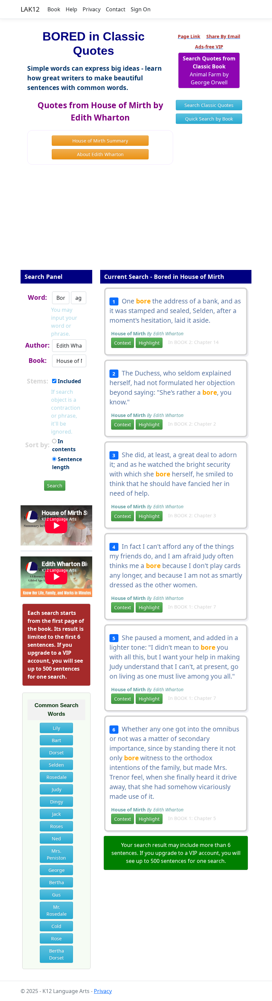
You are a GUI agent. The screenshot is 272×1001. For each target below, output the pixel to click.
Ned (56, 838)
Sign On (141, 9)
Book (53, 9)
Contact (115, 9)
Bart (56, 740)
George (56, 870)
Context (122, 343)
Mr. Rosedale (56, 910)
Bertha (56, 882)
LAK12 (30, 9)
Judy (56, 789)
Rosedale (56, 777)
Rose (56, 938)
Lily (56, 728)
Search (54, 485)
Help (71, 9)
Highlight (149, 343)
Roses (56, 826)
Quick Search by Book (209, 119)
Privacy (92, 9)
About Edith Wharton (100, 154)
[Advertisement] (136, 221)
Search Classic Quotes (209, 105)
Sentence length (67, 463)
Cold (56, 926)
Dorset (56, 752)
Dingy (56, 801)
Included (68, 381)
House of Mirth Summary (100, 140)
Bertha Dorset (56, 954)
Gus (56, 894)
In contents (64, 445)
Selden (56, 765)
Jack (56, 814)
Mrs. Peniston (56, 854)
